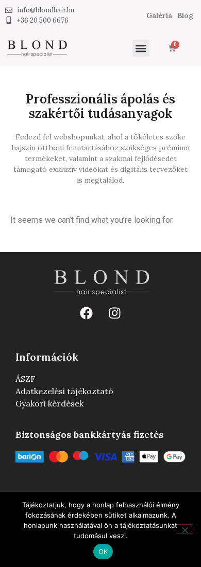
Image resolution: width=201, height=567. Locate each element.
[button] (140, 48)
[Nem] (184, 529)
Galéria (159, 15)
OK (103, 551)
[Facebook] (86, 313)
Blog (185, 15)
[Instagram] (115, 313)
